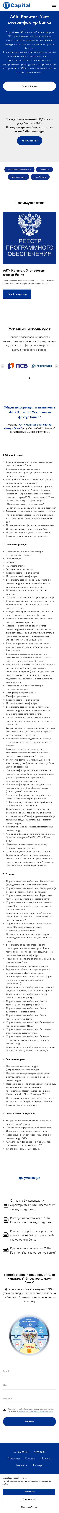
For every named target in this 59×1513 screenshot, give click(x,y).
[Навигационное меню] (54, 5)
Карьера (37, 1465)
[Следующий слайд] (56, 366)
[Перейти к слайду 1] (29, 378)
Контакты (21, 1465)
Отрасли (39, 1452)
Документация (18, 177)
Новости (46, 1458)
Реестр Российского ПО (19, 169)
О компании (21, 1452)
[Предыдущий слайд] (2, 366)
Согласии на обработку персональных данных (35, 1411)
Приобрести (40, 177)
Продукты (14, 1458)
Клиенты (30, 1458)
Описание (44, 169)
